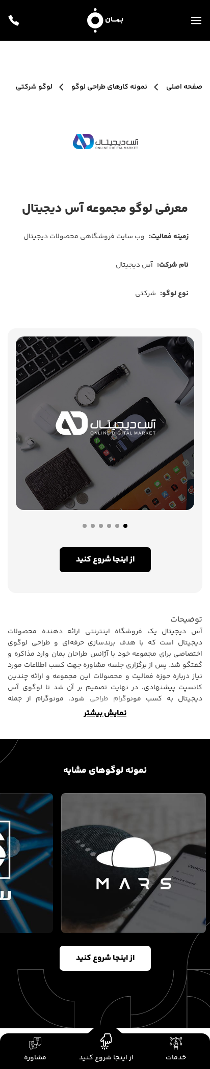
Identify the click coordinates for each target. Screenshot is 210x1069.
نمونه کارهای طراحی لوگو (109, 87)
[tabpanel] (105, 423)
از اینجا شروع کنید (105, 958)
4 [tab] (101, 526)
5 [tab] (93, 526)
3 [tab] (109, 526)
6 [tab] (85, 526)
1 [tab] (125, 526)
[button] (176, 1051)
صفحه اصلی (183, 87)
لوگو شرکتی (34, 87)
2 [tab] (117, 526)
